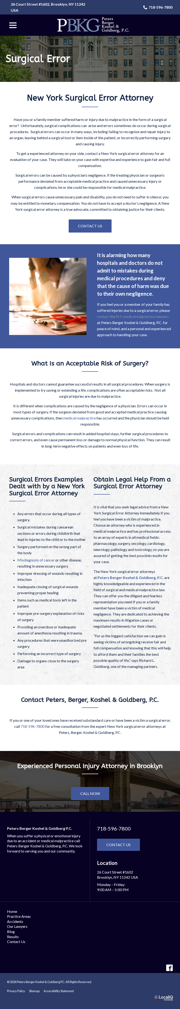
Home (12, 911)
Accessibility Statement (59, 991)
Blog (11, 931)
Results (13, 936)
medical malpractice (79, 418)
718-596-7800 (160, 7)
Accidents (15, 921)
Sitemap (34, 991)
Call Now (90, 793)
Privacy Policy (16, 991)
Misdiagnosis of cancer (36, 560)
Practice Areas (19, 916)
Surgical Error (38, 58)
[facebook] (169, 968)
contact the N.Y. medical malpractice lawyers (133, 316)
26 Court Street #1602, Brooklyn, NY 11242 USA (48, 7)
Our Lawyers (17, 926)
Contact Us (90, 226)
